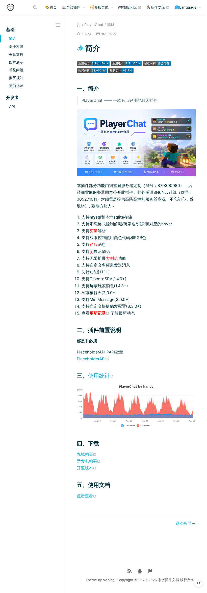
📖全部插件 (71, 7)
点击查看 (87, 495)
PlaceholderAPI (93, 358)
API (12, 106)
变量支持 (16, 54)
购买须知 (16, 78)
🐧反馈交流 (158, 7)
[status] (129, 571)
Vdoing (108, 580)
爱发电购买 (89, 461)
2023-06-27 (108, 34)
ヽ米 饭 (86, 34)
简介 (12, 38)
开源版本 (87, 467)
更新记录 (16, 85)
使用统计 (101, 375)
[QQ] (140, 571)
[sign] (150, 571)
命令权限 (16, 46)
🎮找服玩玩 (129, 7)
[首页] (79, 25)
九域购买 (87, 454)
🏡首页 (51, 7)
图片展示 (16, 62)
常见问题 (16, 70)
